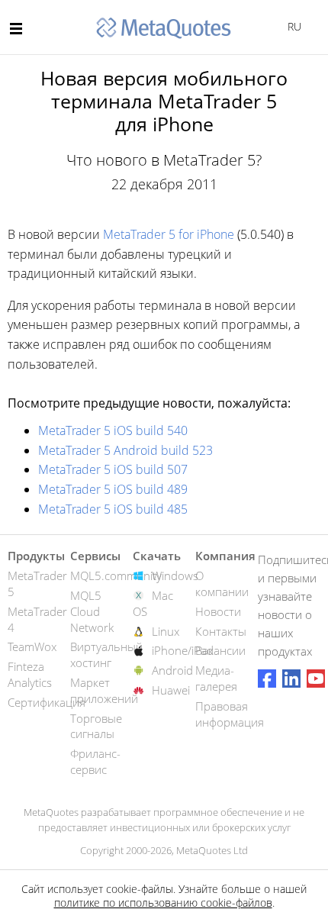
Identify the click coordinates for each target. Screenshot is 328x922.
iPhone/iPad (183, 650)
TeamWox (32, 646)
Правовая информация (229, 714)
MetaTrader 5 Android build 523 (125, 450)
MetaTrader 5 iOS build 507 (113, 469)
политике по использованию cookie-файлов (163, 902)
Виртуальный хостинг (106, 654)
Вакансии (220, 650)
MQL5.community (116, 575)
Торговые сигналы (96, 726)
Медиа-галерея (216, 678)
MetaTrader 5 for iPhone (168, 234)
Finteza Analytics (30, 674)
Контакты (220, 631)
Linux (165, 631)
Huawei (171, 690)
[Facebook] (267, 678)
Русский (291, 26)
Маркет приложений (104, 690)
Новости (218, 611)
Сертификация (46, 702)
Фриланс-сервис (95, 761)
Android (172, 670)
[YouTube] (316, 678)
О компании (222, 583)
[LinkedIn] (291, 678)
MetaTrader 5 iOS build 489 (113, 489)
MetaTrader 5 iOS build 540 (113, 430)
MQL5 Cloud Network (92, 611)
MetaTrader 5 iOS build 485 (113, 509)
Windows (175, 575)
